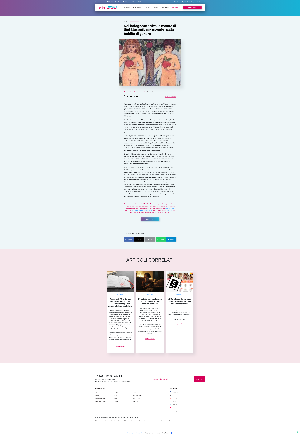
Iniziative (116, 392)
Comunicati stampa (137, 395)
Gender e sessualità (140, 92)
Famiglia (97, 395)
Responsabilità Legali (143, 420)
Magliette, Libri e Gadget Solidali (191, 2)
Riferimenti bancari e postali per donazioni (123, 420)
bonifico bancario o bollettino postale (141, 210)
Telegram (172, 239)
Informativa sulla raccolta (135, 433)
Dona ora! (192, 7)
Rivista (179, 2)
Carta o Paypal (169, 208)
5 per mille (169, 210)
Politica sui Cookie (109, 420)
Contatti (203, 2)
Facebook (129, 239)
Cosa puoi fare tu (137, 398)
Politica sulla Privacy (99, 420)
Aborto (115, 398)
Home (125, 92)
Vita (96, 392)
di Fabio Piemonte (134, 21)
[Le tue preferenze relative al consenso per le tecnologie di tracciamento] (297, 432)
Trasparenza (135, 420)
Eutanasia (116, 401)
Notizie (174, 7)
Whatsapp (161, 239)
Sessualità (150, 92)
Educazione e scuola (100, 401)
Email (151, 239)
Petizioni (116, 395)
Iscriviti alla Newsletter (170, 96)
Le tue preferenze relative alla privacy (156, 433)
